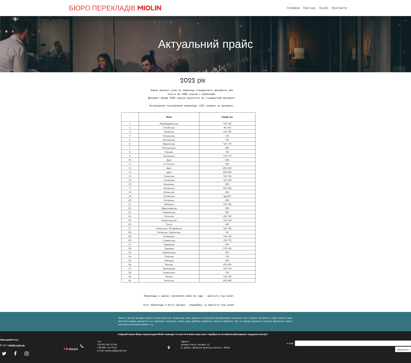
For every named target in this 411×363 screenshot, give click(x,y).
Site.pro (73, 348)
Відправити (403, 349)
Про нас (309, 8)
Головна (293, 8)
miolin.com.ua (16, 345)
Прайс (323, 8)
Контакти (339, 8)
